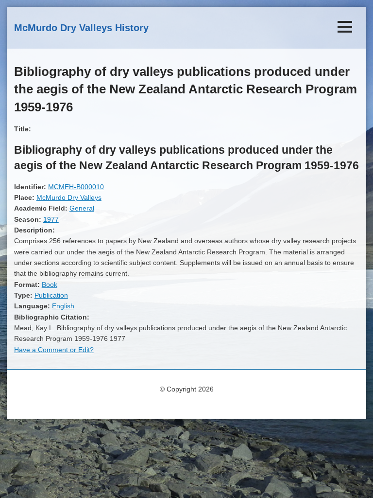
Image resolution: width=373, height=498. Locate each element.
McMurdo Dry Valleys (69, 197)
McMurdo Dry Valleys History (81, 27)
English (63, 306)
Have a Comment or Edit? (54, 350)
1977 (51, 219)
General (81, 208)
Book (49, 284)
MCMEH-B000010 (76, 187)
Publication (51, 295)
